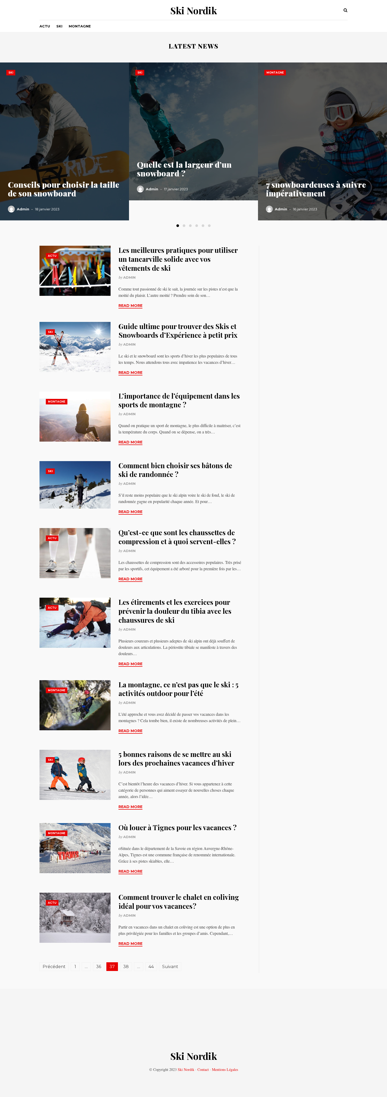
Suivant (170, 966)
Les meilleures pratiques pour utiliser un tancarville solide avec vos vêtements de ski (177, 259)
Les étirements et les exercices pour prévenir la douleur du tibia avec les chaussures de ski (174, 611)
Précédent (54, 966)
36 (98, 966)
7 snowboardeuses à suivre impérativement (316, 189)
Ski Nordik (193, 10)
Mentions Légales (225, 1069)
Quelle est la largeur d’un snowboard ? (184, 168)
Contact (203, 1069)
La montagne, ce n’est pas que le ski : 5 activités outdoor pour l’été (178, 689)
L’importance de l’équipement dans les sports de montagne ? (179, 400)
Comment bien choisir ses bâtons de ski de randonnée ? (175, 470)
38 (126, 966)
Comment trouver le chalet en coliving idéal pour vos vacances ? (178, 901)
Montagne (80, 26)
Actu (44, 26)
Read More (130, 305)
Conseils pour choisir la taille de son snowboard (63, 189)
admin (23, 209)
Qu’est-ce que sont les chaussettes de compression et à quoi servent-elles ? (177, 537)
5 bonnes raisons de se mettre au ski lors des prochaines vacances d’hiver (176, 759)
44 (151, 966)
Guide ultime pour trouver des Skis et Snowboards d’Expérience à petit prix (177, 331)
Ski (59, 26)
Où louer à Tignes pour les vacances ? (177, 827)
